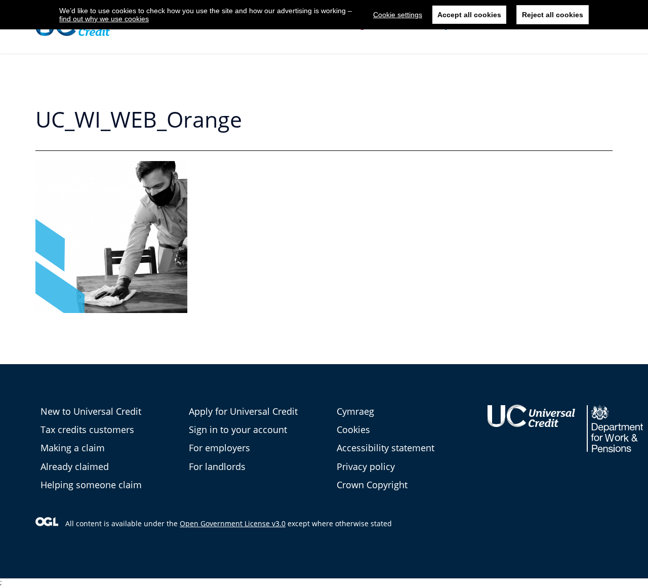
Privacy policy (366, 466)
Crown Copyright (372, 485)
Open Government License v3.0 (233, 523)
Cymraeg (355, 411)
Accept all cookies (469, 15)
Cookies (353, 429)
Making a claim (72, 448)
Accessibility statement (385, 448)
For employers (219, 448)
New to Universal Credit (90, 411)
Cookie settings (397, 15)
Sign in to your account (238, 429)
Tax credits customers (87, 429)
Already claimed (74, 466)
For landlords (217, 466)
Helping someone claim (91, 485)
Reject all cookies (552, 15)
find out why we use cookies (104, 19)
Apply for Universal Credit (243, 411)
